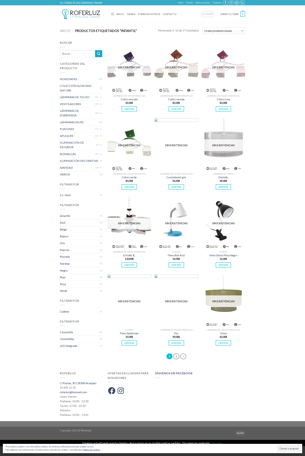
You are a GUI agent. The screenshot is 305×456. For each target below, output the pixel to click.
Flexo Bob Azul (176, 255)
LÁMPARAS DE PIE (72, 122)
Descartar (216, 443)
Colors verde (129, 177)
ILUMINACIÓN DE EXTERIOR (72, 145)
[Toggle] (100, 97)
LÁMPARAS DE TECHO (74, 97)
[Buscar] (112, 14)
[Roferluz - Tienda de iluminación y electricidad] (83, 14)
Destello (223, 177)
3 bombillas (67, 338)
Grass (223, 333)
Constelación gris (176, 177)
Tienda (189, 2)
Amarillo (65, 215)
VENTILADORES (70, 104)
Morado (65, 256)
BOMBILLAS (68, 154)
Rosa (63, 284)
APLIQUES (66, 135)
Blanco (64, 236)
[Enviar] (98, 53)
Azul (62, 222)
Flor (176, 333)
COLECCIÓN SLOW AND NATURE (76, 88)
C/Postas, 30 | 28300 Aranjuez (78, 383)
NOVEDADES (68, 79)
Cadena (64, 311)
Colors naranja (176, 99)
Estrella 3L (129, 255)
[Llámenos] (242, 2)
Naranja (65, 263)
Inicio (180, 2)
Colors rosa (223, 99)
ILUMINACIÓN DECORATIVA (79, 160)
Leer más (129, 109)
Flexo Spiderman (129, 333)
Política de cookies (91, 449)
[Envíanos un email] (236, 2)
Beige (63, 229)
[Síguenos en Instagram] (231, 2)
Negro (64, 270)
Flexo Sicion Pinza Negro (223, 255)
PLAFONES (67, 129)
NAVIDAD (66, 167)
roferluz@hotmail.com (73, 392)
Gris (62, 243)
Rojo (62, 277)
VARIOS (65, 174)
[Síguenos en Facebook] (225, 2)
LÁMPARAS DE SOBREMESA (69, 113)
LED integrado (68, 345)
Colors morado (129, 99)
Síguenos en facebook (174, 373)
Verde (63, 290)
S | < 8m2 (65, 195)
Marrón (64, 250)
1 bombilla (66, 332)
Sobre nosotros (202, 2)
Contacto (217, 2)
